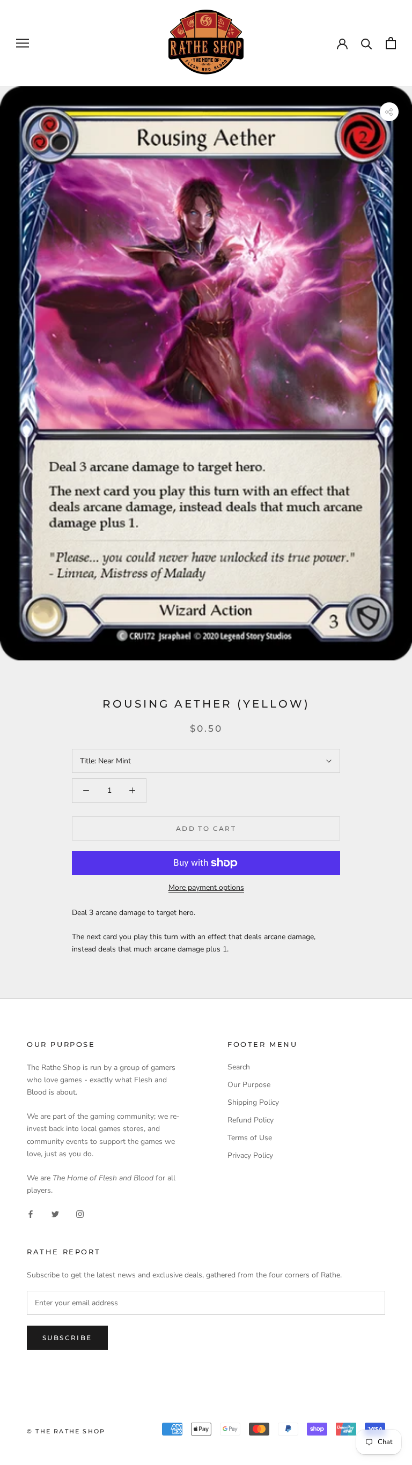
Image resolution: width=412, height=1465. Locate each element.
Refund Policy (250, 1120)
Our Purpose (248, 1085)
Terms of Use (249, 1138)
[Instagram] (80, 1213)
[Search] (366, 43)
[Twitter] (55, 1213)
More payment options (206, 887)
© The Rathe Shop (66, 1431)
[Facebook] (30, 1213)
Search (238, 1067)
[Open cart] (391, 43)
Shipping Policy (253, 1102)
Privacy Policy (250, 1155)
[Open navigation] (22, 43)
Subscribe (67, 1338)
